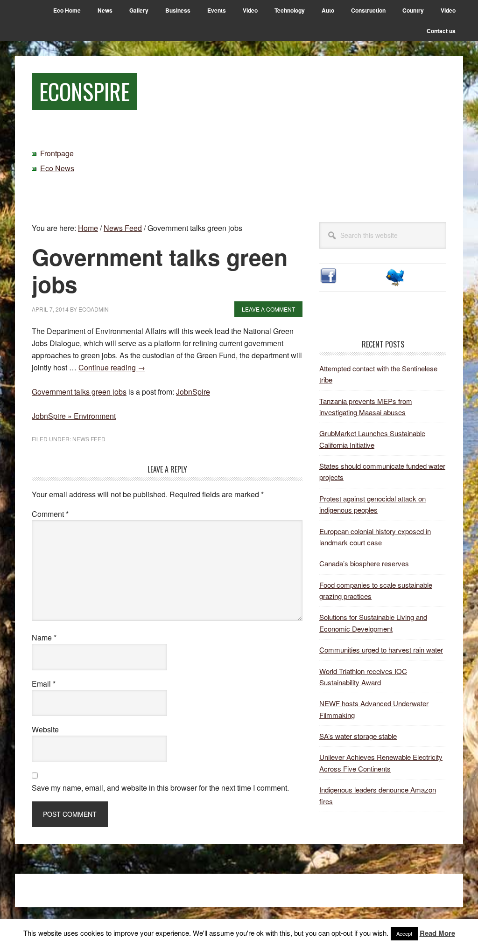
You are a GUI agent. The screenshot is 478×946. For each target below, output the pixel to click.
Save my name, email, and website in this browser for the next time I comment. (160, 787)
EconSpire (84, 91)
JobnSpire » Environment (74, 415)
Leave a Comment (268, 309)
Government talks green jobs (79, 391)
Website (45, 729)
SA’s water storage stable (358, 736)
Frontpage (57, 153)
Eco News (57, 168)
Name (44, 637)
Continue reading (111, 367)
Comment (50, 513)
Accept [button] (404, 933)
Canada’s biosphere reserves (364, 563)
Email (44, 683)
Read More (437, 933)
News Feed (88, 439)
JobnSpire (193, 391)
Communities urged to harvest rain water (381, 649)
